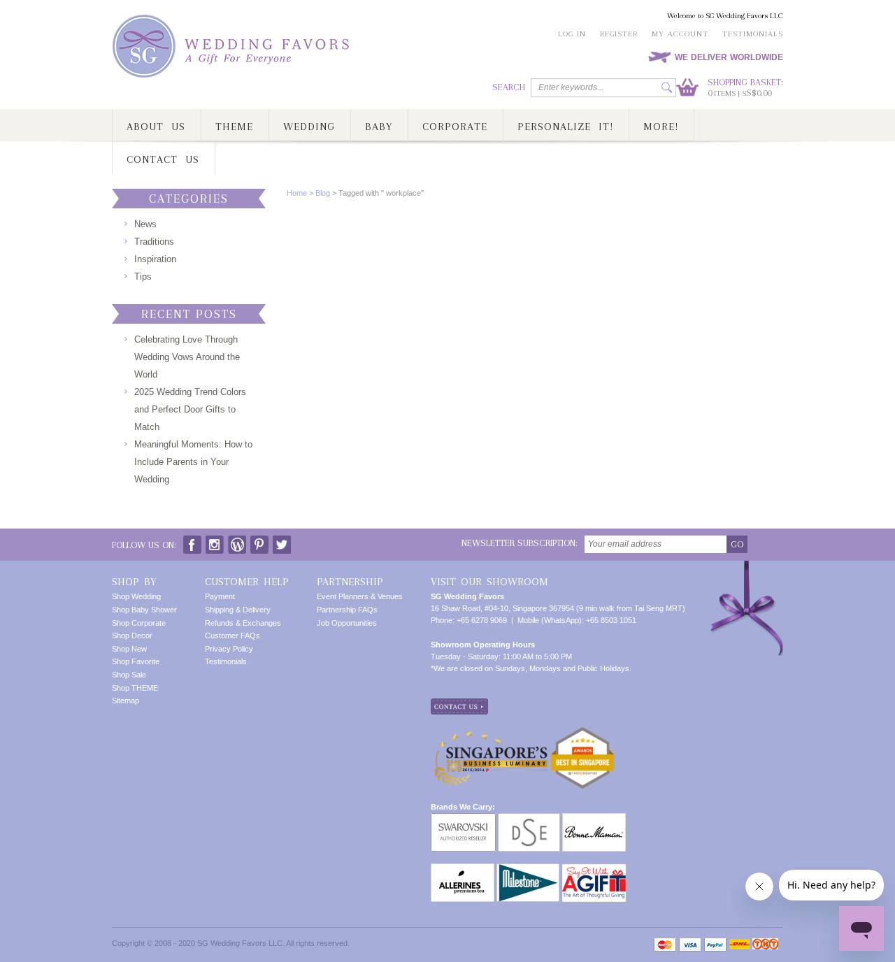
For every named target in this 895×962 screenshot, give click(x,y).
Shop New (129, 649)
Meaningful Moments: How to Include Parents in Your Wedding (193, 461)
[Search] (666, 87)
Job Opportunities (347, 623)
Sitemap (125, 700)
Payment (220, 596)
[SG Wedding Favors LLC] (233, 46)
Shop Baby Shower (144, 609)
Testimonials (752, 33)
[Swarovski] (463, 818)
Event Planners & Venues (360, 596)
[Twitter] (282, 541)
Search (508, 87)
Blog (322, 193)
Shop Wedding (136, 596)
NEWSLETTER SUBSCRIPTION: (519, 543)
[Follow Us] (215, 541)
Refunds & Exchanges (243, 623)
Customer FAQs (232, 635)
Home (297, 193)
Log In (572, 33)
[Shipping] (739, 945)
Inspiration (155, 259)
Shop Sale (129, 674)
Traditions (154, 241)
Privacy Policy (229, 649)
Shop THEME (135, 688)
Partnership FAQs (347, 609)
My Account (680, 33)
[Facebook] (192, 541)
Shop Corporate (139, 623)
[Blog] (237, 541)
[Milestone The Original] (527, 869)
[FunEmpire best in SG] (582, 732)
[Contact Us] (459, 704)
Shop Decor (132, 635)
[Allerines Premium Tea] (462, 869)
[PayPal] (715, 945)
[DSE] (529, 818)
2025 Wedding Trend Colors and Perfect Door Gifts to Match (190, 409)
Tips (143, 276)
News (145, 224)
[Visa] (690, 945)
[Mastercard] (665, 945)
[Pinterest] (259, 541)
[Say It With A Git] (593, 869)
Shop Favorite (135, 661)
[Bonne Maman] (594, 818)
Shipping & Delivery (238, 609)
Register (619, 33)
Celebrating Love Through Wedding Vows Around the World (187, 357)
